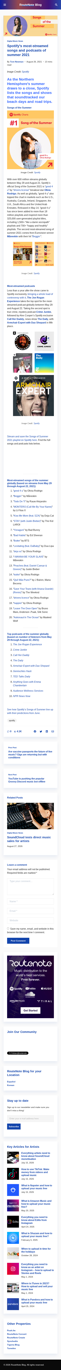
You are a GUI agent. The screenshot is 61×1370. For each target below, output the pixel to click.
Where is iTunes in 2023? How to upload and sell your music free (37, 1286)
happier (18, 603)
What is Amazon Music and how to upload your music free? (36, 1204)
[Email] (53, 731)
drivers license (21, 190)
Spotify (25, 71)
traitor (17, 574)
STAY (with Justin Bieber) (27, 521)
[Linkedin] (47, 731)
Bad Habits (19, 535)
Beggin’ (36, 236)
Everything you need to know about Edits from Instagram (34, 1220)
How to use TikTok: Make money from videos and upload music (35, 1172)
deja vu (17, 551)
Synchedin (12, 1341)
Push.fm (11, 1330)
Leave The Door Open (25, 608)
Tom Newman (17, 61)
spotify (12, 720)
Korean (10, 1085)
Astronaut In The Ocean (26, 617)
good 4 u (18, 490)
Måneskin (12, 236)
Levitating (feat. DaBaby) (27, 546)
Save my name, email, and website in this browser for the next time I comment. (30, 931)
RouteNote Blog (30, 4)
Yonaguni (19, 530)
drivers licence (21, 597)
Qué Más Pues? (22, 580)
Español (11, 1081)
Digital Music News (15, 41)
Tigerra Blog (13, 1345)
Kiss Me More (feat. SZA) (27, 515)
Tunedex (11, 1348)
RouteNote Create (16, 1337)
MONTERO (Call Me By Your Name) (33, 507)
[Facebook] (35, 731)
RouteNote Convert (17, 1334)
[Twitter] (41, 731)
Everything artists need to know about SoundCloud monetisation (35, 1156)
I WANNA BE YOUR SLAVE (28, 556)
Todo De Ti (19, 501)
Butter (17, 540)
